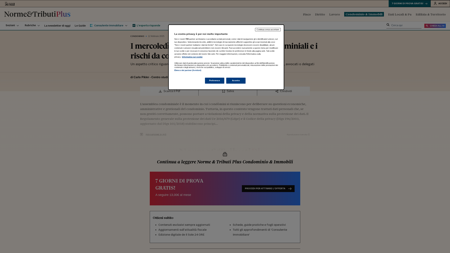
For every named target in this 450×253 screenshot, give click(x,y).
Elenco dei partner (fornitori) (187, 70)
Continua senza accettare (268, 29)
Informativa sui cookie (192, 57)
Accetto (236, 80)
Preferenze (214, 80)
